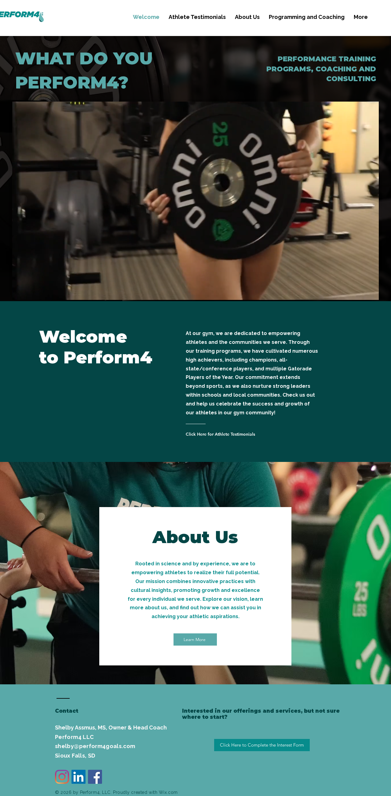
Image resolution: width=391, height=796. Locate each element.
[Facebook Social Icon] (95, 777)
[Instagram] (62, 777)
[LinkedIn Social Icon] (78, 777)
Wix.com (168, 792)
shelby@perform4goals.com (95, 746)
